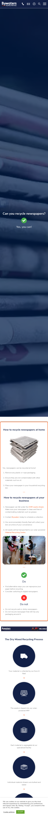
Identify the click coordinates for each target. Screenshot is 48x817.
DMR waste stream (36, 507)
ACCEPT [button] (20, 812)
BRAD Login (34, 4)
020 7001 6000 (23, 4)
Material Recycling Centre (15, 532)
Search (39, 4)
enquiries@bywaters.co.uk (28, 4)
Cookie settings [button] (9, 812)
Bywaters (15, 517)
